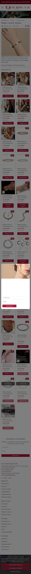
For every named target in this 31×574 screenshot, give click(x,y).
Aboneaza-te (9, 306)
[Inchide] (28, 265)
